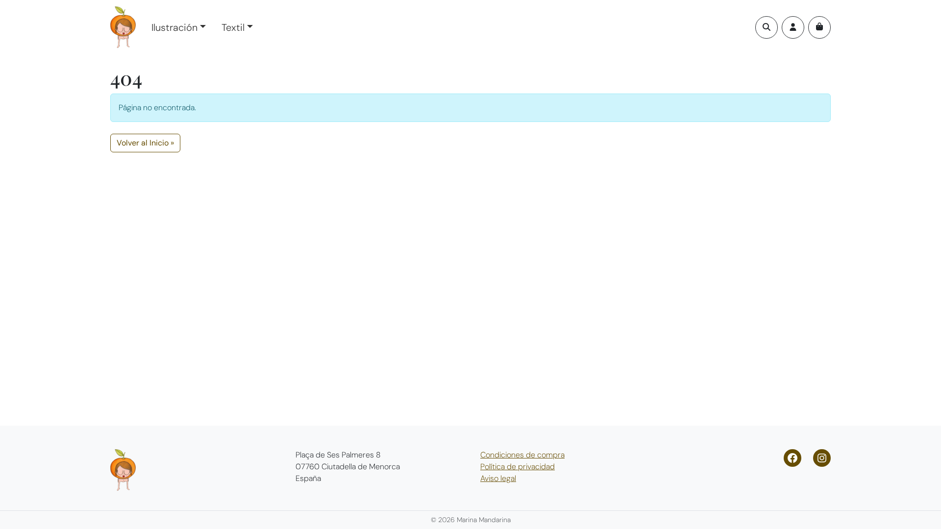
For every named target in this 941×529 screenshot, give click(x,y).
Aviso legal (498, 478)
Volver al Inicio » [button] (145, 143)
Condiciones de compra (522, 455)
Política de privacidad (517, 466)
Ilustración (174, 27)
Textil (233, 27)
